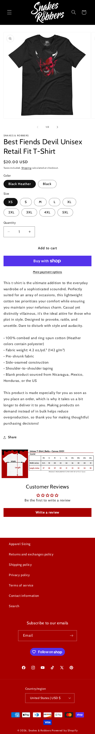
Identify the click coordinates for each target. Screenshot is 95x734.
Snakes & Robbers (39, 730)
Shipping (26, 167)
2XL (11, 212)
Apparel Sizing (19, 544)
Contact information (24, 596)
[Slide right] (57, 127)
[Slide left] (37, 127)
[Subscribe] (71, 635)
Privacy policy (19, 575)
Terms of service (21, 585)
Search (14, 606)
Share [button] (12, 437)
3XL (29, 212)
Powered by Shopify (65, 730)
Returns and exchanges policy (31, 554)
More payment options (47, 272)
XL (69, 202)
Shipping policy (20, 565)
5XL (65, 212)
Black (47, 184)
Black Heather (19, 184)
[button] (9, 12)
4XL (47, 212)
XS (10, 202)
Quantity (10, 222)
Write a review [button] (47, 512)
